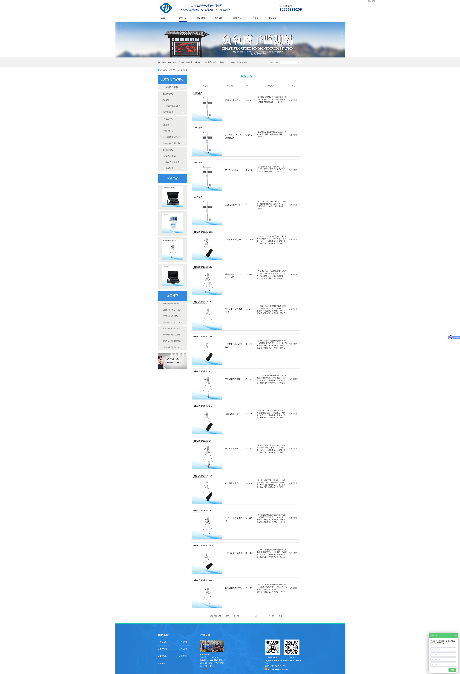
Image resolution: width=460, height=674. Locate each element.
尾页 (280, 616)
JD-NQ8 (248, 100)
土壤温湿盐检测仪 (171, 106)
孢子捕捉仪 (168, 112)
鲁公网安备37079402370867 (278, 670)
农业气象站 (168, 93)
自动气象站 (172, 62)
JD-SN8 (248, 449)
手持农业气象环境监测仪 (233, 345)
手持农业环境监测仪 (233, 240)
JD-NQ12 (248, 170)
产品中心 (183, 18)
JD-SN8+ (248, 483)
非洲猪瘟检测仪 (243, 62)
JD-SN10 (248, 518)
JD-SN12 (248, 274)
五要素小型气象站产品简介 (172, 310)
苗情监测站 (168, 150)
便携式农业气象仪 (232, 414)
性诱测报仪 (168, 131)
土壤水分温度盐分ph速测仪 (172, 162)
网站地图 (371, 1)
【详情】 (280, 102)
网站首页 (163, 642)
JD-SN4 (248, 309)
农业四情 (221, 62)
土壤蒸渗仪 (168, 168)
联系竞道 (273, 18)
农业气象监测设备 (232, 205)
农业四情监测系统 (171, 137)
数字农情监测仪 (231, 449)
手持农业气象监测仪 (233, 379)
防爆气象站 (198, 62)
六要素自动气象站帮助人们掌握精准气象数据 (172, 316)
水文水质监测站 (210, 62)
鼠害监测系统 (169, 156)
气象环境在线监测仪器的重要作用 (172, 304)
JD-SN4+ (248, 344)
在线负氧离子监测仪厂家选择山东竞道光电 (172, 347)
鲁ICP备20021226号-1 (279, 666)
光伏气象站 (230, 62)
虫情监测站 (168, 118)
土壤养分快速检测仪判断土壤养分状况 (172, 341)
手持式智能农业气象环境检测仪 (233, 275)
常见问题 (219, 18)
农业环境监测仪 (231, 483)
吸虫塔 (166, 125)
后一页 (271, 616)
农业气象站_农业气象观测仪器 (233, 136)
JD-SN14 (248, 588)
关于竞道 (255, 18)
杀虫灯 (166, 100)
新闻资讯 (237, 18)
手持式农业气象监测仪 (233, 519)
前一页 (236, 616)
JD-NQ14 (248, 205)
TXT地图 (203, 669)
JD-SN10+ (249, 553)
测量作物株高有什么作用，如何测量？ (172, 335)
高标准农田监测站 (232, 100)
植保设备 (184, 70)
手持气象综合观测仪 (233, 553)
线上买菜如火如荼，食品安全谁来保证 (172, 328)
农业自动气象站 (231, 170)
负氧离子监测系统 (185, 62)
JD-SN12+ (249, 240)
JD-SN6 (248, 379)
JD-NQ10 (248, 135)
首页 (163, 18)
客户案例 (201, 18)
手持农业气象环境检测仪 (233, 310)
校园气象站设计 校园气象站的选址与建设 (172, 322)
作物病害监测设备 (171, 143)
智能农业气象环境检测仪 (233, 589)
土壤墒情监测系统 (171, 87)
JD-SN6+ (248, 414)
